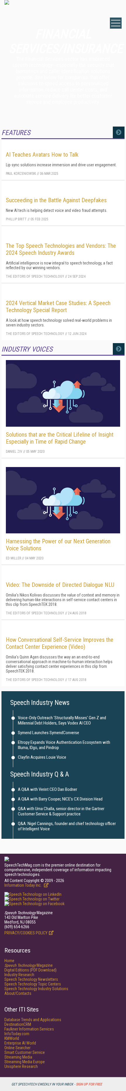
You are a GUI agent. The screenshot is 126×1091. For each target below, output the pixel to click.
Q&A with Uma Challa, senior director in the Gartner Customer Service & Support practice (61, 811)
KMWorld (11, 1038)
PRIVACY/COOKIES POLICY (25, 933)
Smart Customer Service (24, 1052)
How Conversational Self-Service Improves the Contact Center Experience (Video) (59, 643)
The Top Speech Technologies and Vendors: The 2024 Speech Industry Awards (61, 249)
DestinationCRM (17, 1024)
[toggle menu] (116, 23)
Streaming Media (18, 1057)
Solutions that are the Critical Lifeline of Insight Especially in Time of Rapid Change (59, 438)
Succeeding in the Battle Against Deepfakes (56, 200)
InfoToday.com (16, 1033)
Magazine (28, 965)
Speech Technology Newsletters (31, 979)
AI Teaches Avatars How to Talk (42, 154)
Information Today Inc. (23, 885)
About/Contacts (17, 993)
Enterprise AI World (20, 1043)
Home (9, 960)
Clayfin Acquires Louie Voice (42, 757)
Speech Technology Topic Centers (32, 984)
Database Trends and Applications (32, 1019)
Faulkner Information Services (29, 1029)
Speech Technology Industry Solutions (36, 988)
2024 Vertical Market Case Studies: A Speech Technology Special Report (58, 307)
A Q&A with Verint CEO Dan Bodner (47, 789)
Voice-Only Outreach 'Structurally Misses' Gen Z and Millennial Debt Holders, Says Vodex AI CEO (62, 720)
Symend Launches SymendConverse (48, 732)
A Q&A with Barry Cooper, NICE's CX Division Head (60, 799)
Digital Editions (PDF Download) (30, 970)
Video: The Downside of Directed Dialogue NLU (60, 584)
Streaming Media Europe (24, 1061)
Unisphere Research (21, 1066)
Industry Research (19, 974)
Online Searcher (17, 1047)
